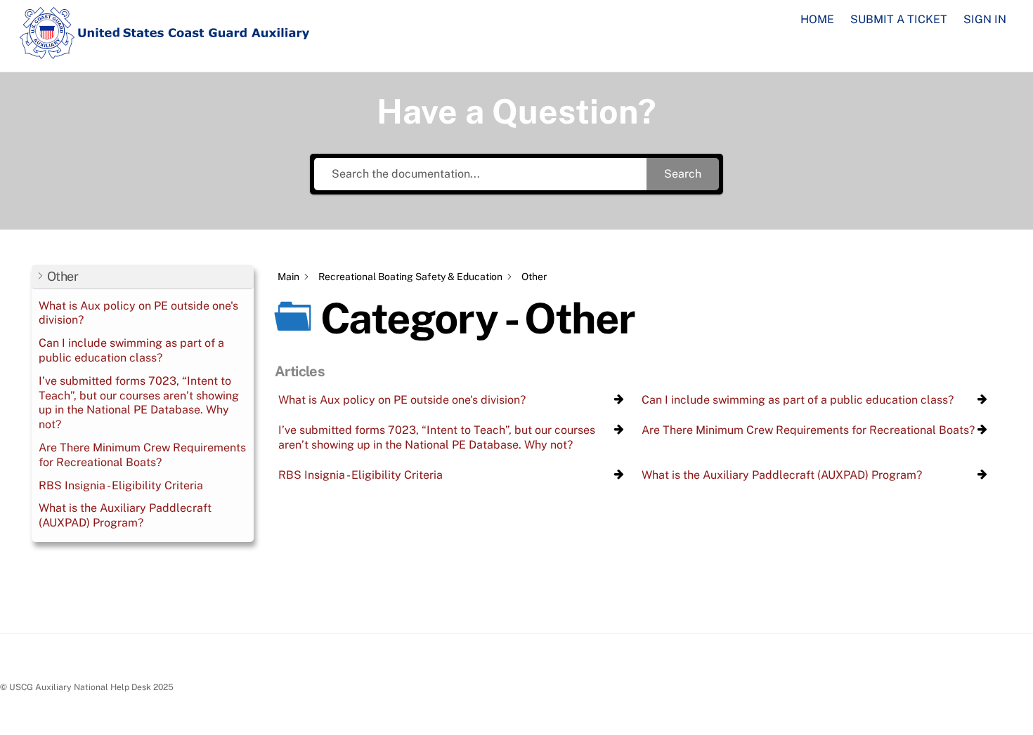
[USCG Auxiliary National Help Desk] (165, 52)
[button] (143, 277)
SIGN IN (984, 19)
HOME (817, 19)
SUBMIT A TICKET (898, 19)
